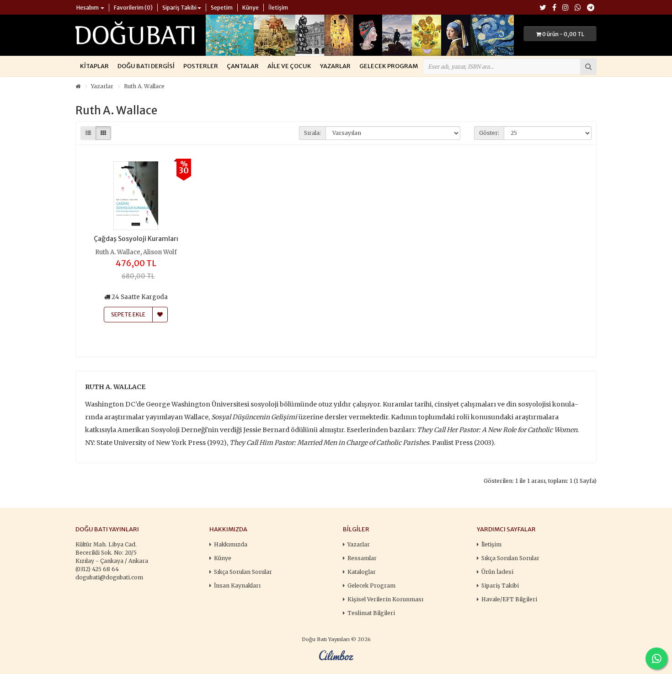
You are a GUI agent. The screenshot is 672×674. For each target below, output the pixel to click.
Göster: (489, 132)
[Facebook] (554, 8)
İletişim (491, 544)
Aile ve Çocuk (289, 66)
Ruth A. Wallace (144, 86)
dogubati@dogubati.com (109, 577)
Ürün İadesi (497, 571)
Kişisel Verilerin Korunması (385, 599)
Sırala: (312, 132)
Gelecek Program (388, 66)
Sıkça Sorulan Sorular (243, 571)
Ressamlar (362, 558)
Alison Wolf (160, 252)
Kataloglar (361, 571)
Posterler (200, 66)
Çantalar (243, 66)
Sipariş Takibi (500, 585)
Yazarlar (335, 66)
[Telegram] (590, 8)
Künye (222, 558)
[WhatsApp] (578, 8)
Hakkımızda (230, 544)
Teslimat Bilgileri (371, 613)
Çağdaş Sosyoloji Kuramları (136, 239)
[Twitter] (542, 8)
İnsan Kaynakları (237, 585)
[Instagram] (565, 8)
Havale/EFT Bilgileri (509, 599)
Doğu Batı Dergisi (146, 66)
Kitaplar (94, 66)
